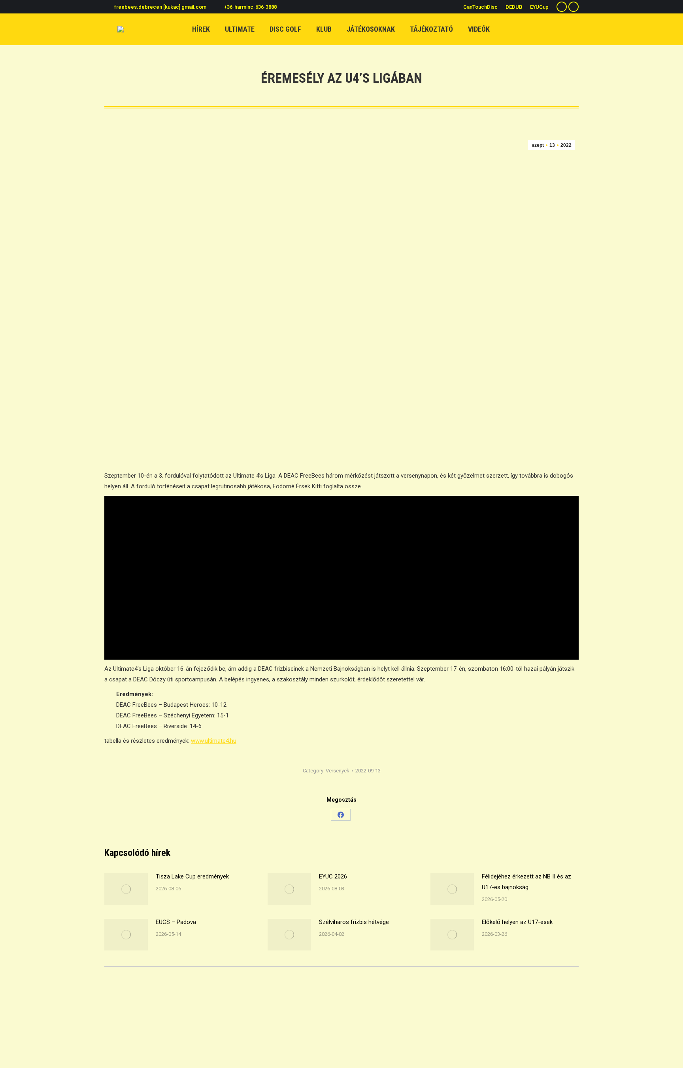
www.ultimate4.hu (213, 740)
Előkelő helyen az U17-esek (517, 922)
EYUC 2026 (333, 876)
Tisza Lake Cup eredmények (192, 876)
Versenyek (337, 771)
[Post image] (126, 889)
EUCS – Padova (176, 922)
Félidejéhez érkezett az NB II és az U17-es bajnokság (526, 882)
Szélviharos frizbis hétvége (354, 922)
